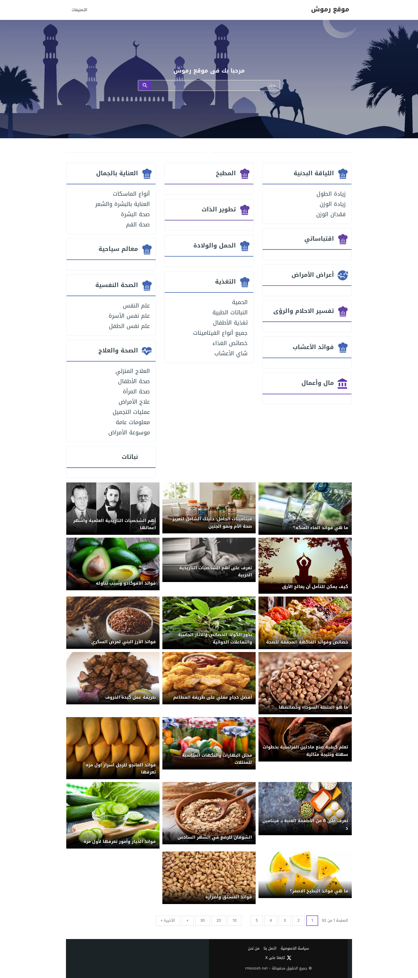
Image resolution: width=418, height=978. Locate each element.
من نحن (253, 948)
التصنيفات (79, 9)
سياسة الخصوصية (295, 948)
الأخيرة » (168, 920)
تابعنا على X (275, 957)
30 (202, 920)
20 (218, 920)
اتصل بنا (270, 948)
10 (235, 920)
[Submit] (145, 85)
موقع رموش (330, 9)
